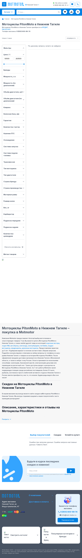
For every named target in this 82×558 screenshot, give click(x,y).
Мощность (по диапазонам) (10, 84)
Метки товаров (10, 254)
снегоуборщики (33, 346)
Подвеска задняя (11, 227)
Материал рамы (10, 195)
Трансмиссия (9, 162)
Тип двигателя (10, 175)
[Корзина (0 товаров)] (78, 12)
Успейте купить (73, 435)
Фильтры (7, 48)
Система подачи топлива (11, 154)
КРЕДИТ (45, 27)
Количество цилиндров (8, 235)
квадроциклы (16, 348)
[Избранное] (65, 12)
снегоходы (23, 346)
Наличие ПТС (9, 134)
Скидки (57, 435)
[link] (23, 19)
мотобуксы (14, 346)
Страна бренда (10, 182)
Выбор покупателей (40, 435)
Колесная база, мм (11, 114)
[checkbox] (28, 474)
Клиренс (7, 107)
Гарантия (7, 120)
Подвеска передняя (12, 221)
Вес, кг (6, 208)
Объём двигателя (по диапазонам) (13, 99)
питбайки (43, 346)
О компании (35, 495)
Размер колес (9, 201)
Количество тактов (12, 127)
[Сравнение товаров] (71, 12)
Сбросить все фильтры (12, 247)
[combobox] (73, 38)
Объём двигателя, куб (13, 92)
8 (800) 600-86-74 (23, 31)
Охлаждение (9, 140)
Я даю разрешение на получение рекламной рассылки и (50, 475)
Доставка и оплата (39, 502)
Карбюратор (9, 214)
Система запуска (11, 147)
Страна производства (13, 188)
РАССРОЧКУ (6, 29)
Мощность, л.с (10, 77)
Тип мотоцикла (10, 169)
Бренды (7, 70)
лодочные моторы (53, 343)
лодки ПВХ (6, 346)
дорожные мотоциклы (30, 348)
